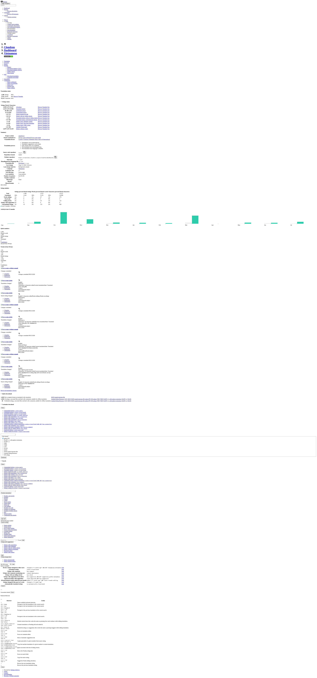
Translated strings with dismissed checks (26, 119)
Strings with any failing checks (24, 116)
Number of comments (9, 509)
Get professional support (13, 27)
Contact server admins (13, 24)
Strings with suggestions (10, 545)
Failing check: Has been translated (25, 123)
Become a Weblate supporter (11, 676)
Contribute (10, 34)
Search (6, 64)
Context (20, 288)
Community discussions (13, 25)
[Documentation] (1, 101)
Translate (20, 96)
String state (7, 532)
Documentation (11, 30)
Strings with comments (10, 546)
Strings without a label (22, 129)
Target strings (7, 526)
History (9, 67)
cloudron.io (21, 136)
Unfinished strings (21, 110)
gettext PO (88, 399)
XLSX (129, 399)
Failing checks (11, 71)
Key (5, 512)
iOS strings (94, 399)
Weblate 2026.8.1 (15, 670)
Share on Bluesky (12, 82)
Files (5, 74)
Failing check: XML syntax (23, 125)
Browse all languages (12, 14)
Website (9, 39)
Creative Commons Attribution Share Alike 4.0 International (34, 139)
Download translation (12, 76)
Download (21, 163)
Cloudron (9, 47)
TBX (98, 399)
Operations (7, 79)
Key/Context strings (9, 528)
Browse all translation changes (9, 390)
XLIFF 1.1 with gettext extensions (112, 399)
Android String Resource (57, 399)
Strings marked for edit (22, 114)
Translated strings (20, 109)
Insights (6, 65)
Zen (48, 107)
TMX (101, 399)
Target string (7, 503)
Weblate (5, 2)
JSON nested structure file (58, 397)
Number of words (8, 508)
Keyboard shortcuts (12, 31)
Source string (7, 502)
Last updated (7, 506)
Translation (7, 61)
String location (8, 513)
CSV (66, 399)
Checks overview (11, 17)
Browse (16, 96)
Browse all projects (12, 11)
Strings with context (9, 552)
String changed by (8, 537)
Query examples (5, 566)
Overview (6, 62)
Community (7, 80)
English (20, 282)
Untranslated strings (21, 112)
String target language (9, 535)
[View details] (19, 273)
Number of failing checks (10, 510)
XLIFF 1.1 (124, 399)
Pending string (7, 534)
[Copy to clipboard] (24, 152)
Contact (6, 673)
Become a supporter (12, 36)
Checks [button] (6, 15)
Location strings (8, 531)
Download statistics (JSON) (14, 70)
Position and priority (9, 496)
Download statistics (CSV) (14, 68)
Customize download (12, 77)
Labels (5, 500)
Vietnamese (10, 53)
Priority (6, 499)
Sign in (6, 20)
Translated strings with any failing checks (27, 118)
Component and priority (10, 515)
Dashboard (7, 8)
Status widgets (11, 88)
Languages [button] (7, 12)
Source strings (7, 525)
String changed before (9, 561)
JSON (69, 399)
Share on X (10, 85)
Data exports (10, 73)
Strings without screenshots (11, 549)
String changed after (9, 560)
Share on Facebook (12, 83)
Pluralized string (8, 551)
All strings (19, 107)
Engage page (10, 86)
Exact (20, 540)
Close (12, 592)
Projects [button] (6, 9)
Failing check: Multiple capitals (24, 121)
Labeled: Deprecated (21, 127)
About (9, 37)
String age (6, 505)
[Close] (1, 589)
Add (23, 540)
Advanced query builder (7, 520)
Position (6, 497)
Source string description (10, 529)
